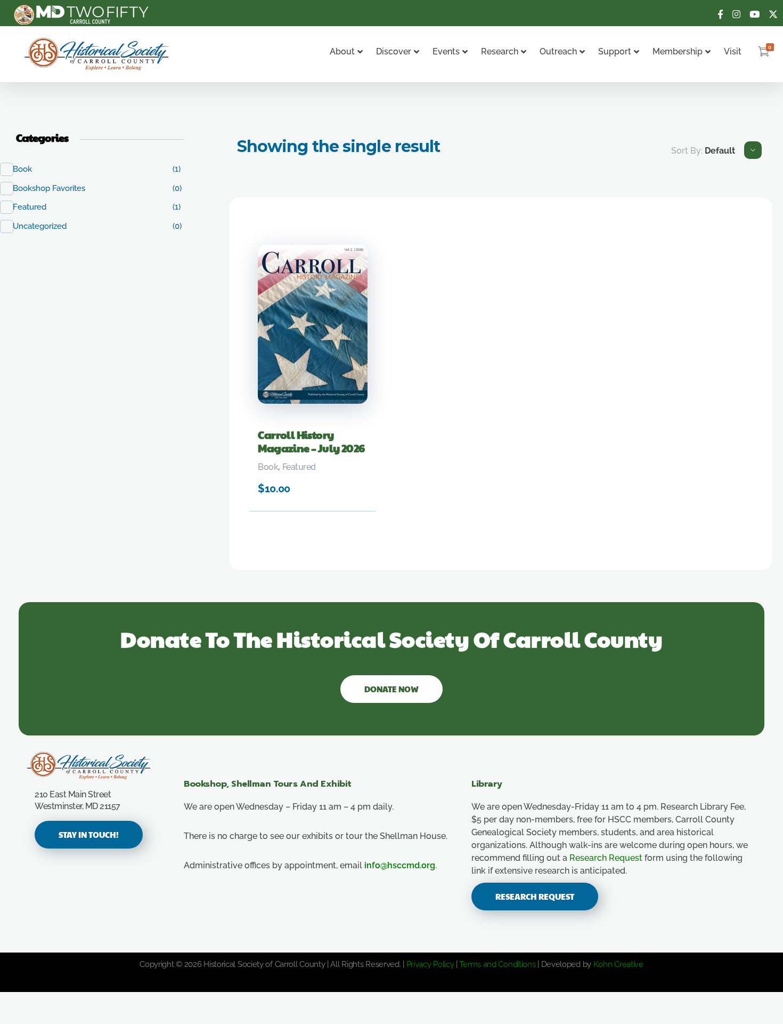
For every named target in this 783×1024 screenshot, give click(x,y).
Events (446, 51)
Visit (732, 51)
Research (499, 51)
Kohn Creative (618, 964)
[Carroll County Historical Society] (97, 54)
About (342, 51)
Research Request (605, 858)
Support (614, 51)
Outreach (558, 51)
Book (268, 467)
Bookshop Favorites (54, 188)
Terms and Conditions (497, 964)
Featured (299, 467)
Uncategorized (45, 226)
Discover (393, 51)
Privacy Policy (430, 964)
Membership (677, 51)
